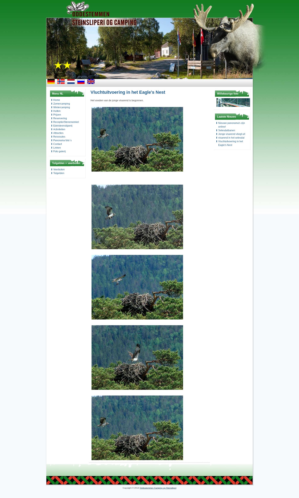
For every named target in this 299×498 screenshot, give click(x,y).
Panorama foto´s (62, 140)
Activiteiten (59, 129)
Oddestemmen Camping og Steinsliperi (158, 488)
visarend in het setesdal (231, 137)
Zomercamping (61, 103)
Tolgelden (58, 173)
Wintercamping (61, 107)
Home (56, 100)
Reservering (60, 118)
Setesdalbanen (226, 130)
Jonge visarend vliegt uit (231, 134)
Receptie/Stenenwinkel (66, 122)
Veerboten (59, 169)
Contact (57, 144)
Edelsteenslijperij (62, 125)
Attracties (58, 133)
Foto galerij (59, 151)
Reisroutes (59, 136)
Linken (57, 147)
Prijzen (57, 114)
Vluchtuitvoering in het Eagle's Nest (128, 92)
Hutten (57, 111)
